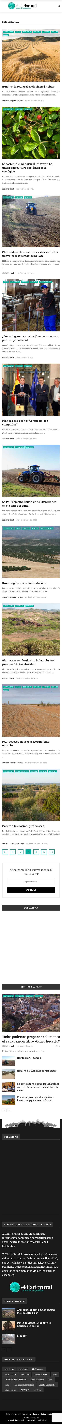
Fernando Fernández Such (13, 843)
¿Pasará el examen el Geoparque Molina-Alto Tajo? (36, 1311)
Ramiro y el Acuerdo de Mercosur (36, 1070)
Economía (27, 32)
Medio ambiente (22, 771)
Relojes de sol (45, 282)
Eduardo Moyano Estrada (12, 101)
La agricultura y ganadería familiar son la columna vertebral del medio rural (38, 1087)
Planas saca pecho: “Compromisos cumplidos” (25, 422)
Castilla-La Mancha (47, 1384)
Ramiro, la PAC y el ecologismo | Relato (28, 86)
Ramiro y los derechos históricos (24, 583)
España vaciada (37, 1379)
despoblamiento (41, 1374)
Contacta (31, 1420)
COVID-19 (25, 1390)
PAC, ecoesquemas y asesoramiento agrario (25, 743)
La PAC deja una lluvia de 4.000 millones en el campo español (29, 504)
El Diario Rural (8, 189)
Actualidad (8, 32)
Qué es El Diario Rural (15, 1420)
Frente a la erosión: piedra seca (23, 826)
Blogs (18, 32)
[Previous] (4, 1110)
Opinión (37, 32)
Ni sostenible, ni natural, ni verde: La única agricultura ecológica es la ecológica (27, 167)
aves (55, 1374)
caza (7, 1384)
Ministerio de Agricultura (15, 1379)
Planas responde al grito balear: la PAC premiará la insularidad (28, 662)
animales (25, 1374)
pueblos (37, 1390)
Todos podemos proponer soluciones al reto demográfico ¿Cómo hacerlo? (31, 1039)
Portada (46, 32)
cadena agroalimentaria (24, 1384)
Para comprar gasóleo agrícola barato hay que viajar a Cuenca (35, 1098)
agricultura (9, 1369)
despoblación (10, 1374)
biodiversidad (37, 1369)
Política (19, 109)
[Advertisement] (31, 946)
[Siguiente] (9, 1110)
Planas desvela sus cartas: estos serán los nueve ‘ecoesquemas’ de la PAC (30, 254)
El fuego (22, 1335)
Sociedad (52, 771)
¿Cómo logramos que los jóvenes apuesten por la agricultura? (30, 338)
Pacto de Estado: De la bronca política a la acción (34, 1324)
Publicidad (42, 1420)
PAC (50, 1379)
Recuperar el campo (29, 1057)
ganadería (23, 1369)
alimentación (10, 1390)
